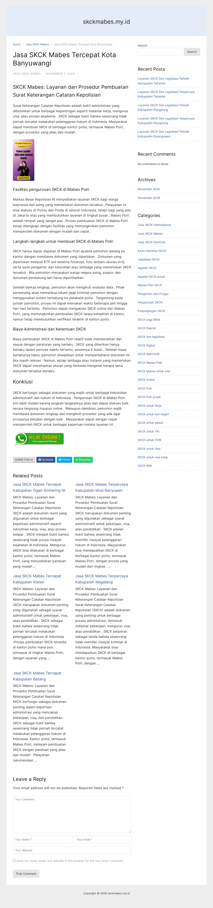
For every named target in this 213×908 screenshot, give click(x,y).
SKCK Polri (145, 388)
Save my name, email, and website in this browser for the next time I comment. (70, 860)
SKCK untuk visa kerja (153, 457)
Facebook (47, 459)
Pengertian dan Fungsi (153, 294)
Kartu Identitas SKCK (152, 251)
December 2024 (149, 189)
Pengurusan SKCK (150, 302)
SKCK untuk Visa (149, 448)
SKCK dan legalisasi (151, 336)
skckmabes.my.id (106, 21)
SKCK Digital (146, 345)
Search (142, 45)
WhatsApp (84, 459)
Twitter (65, 459)
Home (17, 44)
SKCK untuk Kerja (149, 405)
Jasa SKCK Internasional (154, 225)
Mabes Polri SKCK (150, 285)
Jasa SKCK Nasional (151, 242)
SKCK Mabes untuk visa (154, 371)
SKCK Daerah (147, 328)
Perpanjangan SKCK (151, 311)
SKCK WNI (145, 465)
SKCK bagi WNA (149, 319)
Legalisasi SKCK (149, 259)
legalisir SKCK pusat (151, 276)
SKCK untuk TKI (148, 431)
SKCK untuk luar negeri (153, 414)
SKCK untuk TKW (149, 440)
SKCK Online (146, 379)
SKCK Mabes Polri (150, 362)
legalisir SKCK (147, 268)
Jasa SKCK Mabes (37, 44)
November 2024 (149, 198)
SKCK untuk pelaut (150, 422)
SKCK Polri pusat (149, 397)
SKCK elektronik (149, 354)
